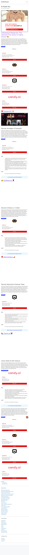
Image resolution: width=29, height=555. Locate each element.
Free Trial (14, 107)
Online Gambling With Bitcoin (5, 497)
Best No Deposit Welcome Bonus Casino (7, 491)
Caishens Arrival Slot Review (5, 492)
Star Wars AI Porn (4, 483)
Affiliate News (3, 520)
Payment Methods (4, 530)
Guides (3, 481)
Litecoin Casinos (3, 528)
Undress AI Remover (4, 509)
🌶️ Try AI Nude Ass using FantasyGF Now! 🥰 (14, 177)
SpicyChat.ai (4, 301)
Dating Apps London (4, 500)
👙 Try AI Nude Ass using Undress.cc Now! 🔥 (14, 253)
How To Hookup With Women (5, 506)
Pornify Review (16, 215)
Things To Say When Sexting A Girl (6, 504)
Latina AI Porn (4, 482)
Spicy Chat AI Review (4, 511)
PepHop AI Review (4, 513)
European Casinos (4, 524)
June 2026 (2, 538)
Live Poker (2, 529)
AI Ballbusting (6, 137)
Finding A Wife (3, 505)
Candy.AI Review (3, 514)
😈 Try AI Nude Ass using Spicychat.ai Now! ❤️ (14, 330)
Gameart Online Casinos (5, 496)
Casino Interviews (3, 523)
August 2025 (3, 539)
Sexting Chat (3, 501)
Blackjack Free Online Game (5, 490)
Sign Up (14, 59)
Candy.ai (3, 471)
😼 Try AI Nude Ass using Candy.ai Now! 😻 (14, 405)
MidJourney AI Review (4, 510)
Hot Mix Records (5, 1)
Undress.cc (4, 69)
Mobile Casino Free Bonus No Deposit (7, 495)
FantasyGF (4, 53)
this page (13, 413)
